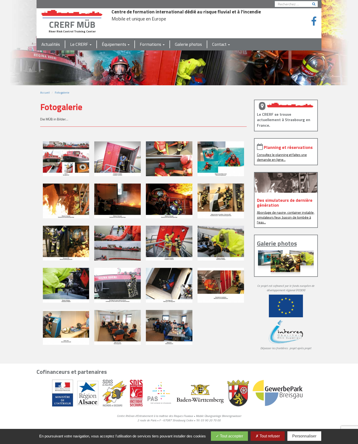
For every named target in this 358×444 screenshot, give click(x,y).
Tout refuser (269, 436)
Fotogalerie (62, 92)
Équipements (114, 44)
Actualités (50, 44)
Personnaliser (304, 436)
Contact (219, 44)
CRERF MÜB (72, 24)
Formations (151, 44)
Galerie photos (188, 44)
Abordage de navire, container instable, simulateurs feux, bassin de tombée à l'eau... (285, 217)
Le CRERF (79, 44)
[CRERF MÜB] (72, 13)
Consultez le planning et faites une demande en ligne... (282, 157)
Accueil (45, 92)
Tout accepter (231, 436)
